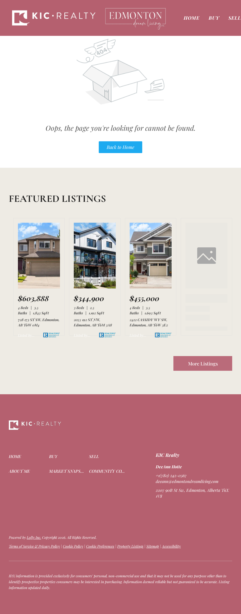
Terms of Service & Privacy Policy (34, 546)
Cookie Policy (73, 546)
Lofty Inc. (34, 537)
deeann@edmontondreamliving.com (187, 481)
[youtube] (195, 509)
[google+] (207, 509)
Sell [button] (234, 18)
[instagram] (183, 509)
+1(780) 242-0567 (171, 475)
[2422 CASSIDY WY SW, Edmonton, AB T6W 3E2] (151, 287)
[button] (54, 18)
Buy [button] (214, 18)
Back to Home (120, 147)
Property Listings (130, 546)
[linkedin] (172, 509)
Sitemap (152, 546)
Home (192, 18)
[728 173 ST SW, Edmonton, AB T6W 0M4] (39, 287)
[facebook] (160, 509)
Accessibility (171, 546)
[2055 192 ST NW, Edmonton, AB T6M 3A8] (95, 287)
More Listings (203, 363)
